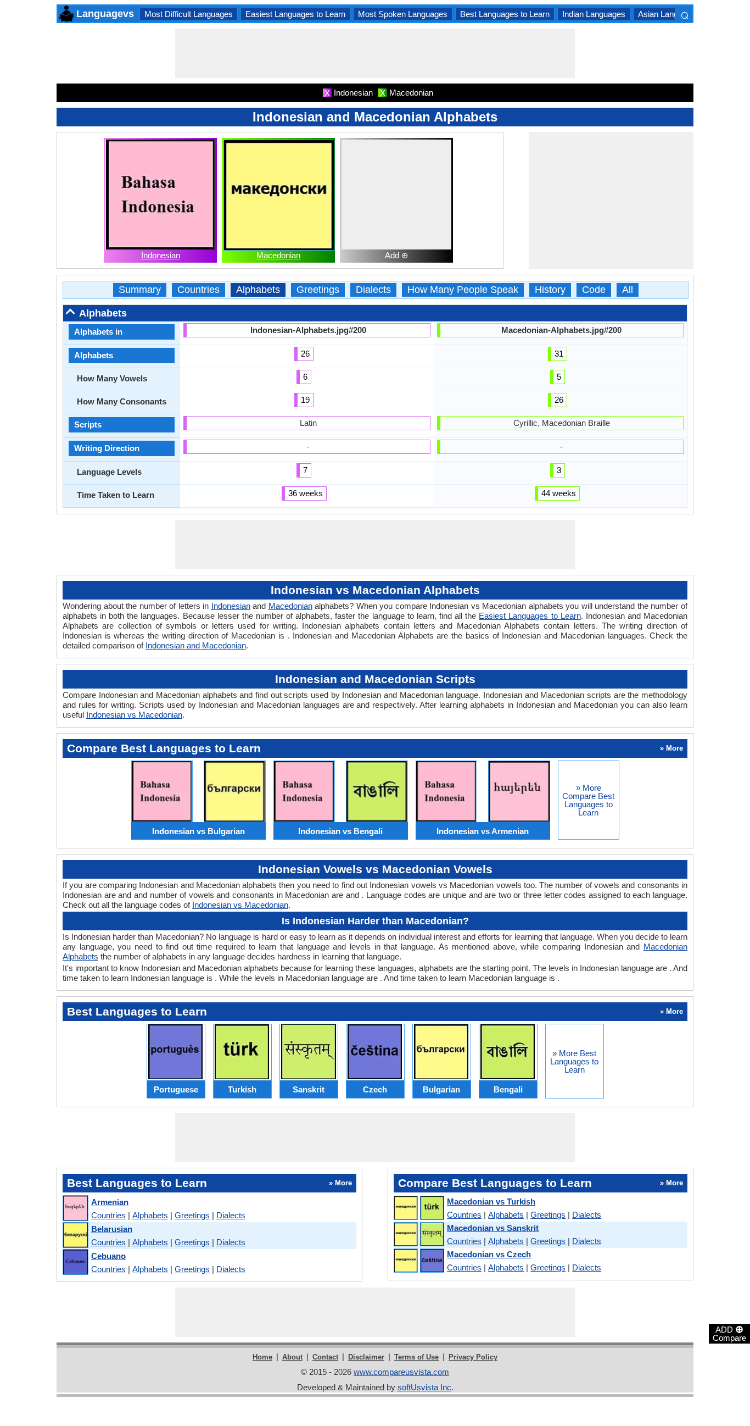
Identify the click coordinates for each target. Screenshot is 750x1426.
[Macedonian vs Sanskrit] (418, 1234)
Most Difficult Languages (188, 14)
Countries (198, 290)
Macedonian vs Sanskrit (493, 1228)
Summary (140, 290)
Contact (325, 1357)
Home (262, 1357)
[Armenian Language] (75, 1208)
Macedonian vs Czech (489, 1254)
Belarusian (111, 1229)
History (550, 290)
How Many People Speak (462, 290)
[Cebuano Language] (75, 1262)
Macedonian (278, 255)
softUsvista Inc (424, 1387)
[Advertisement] (375, 53)
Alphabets (258, 290)
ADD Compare (729, 1333)
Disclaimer (366, 1357)
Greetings (317, 290)
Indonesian (160, 255)
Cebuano (108, 1256)
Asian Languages (669, 14)
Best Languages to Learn (505, 14)
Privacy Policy (473, 1357)
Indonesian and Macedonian (195, 645)
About (292, 1357)
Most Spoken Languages (402, 14)
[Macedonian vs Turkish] (418, 1208)
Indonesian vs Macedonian (134, 714)
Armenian (109, 1202)
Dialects (373, 290)
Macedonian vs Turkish (491, 1201)
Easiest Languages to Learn (295, 14)
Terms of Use (416, 1357)
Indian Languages (593, 14)
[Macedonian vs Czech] (418, 1261)
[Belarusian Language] (75, 1235)
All (627, 290)
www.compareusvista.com (401, 1372)
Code (594, 290)
